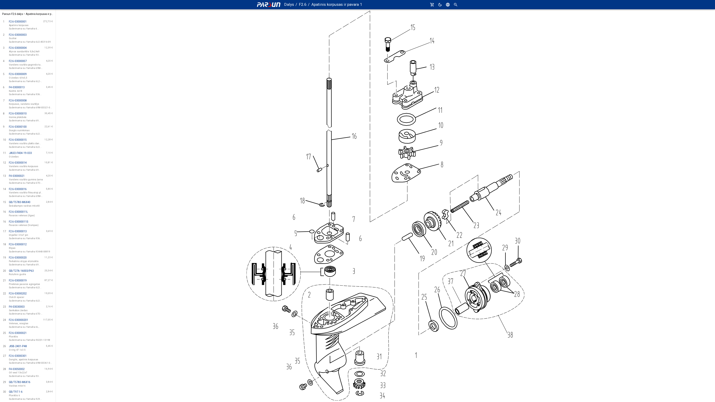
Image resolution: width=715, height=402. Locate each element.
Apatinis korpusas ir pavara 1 (336, 4)
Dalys (289, 4)
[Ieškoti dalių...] (456, 5)
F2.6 (303, 4)
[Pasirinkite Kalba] (448, 5)
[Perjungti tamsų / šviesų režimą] (440, 5)
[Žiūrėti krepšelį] (432, 5)
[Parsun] (268, 5)
